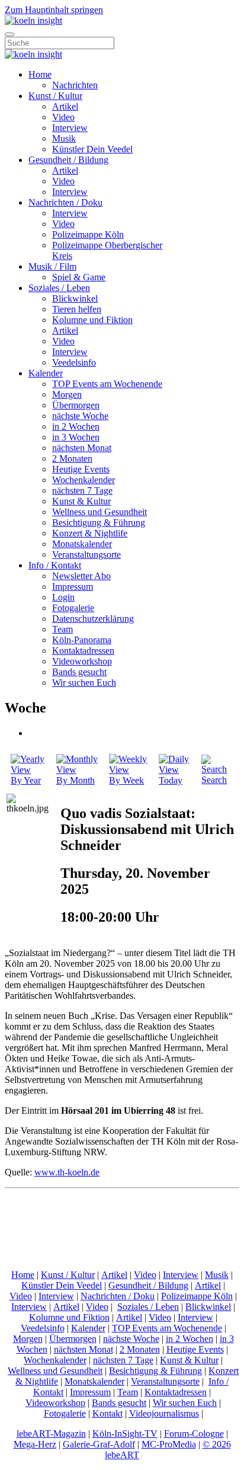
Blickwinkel (75, 298)
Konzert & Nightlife (89, 533)
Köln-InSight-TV (125, 1434)
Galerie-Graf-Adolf (99, 1444)
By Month (75, 780)
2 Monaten (72, 458)
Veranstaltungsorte (86, 554)
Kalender (45, 373)
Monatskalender (82, 544)
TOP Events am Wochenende (107, 384)
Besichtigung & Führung (98, 522)
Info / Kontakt (54, 565)
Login (63, 597)
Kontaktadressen (83, 650)
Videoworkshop (82, 661)
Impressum (72, 586)
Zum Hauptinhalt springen (54, 10)
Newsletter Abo (81, 576)
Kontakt (107, 1413)
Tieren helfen (76, 309)
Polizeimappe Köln (88, 234)
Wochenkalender (83, 480)
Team (62, 629)
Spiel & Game (78, 277)
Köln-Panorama (81, 640)
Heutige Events (81, 469)
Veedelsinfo (74, 362)
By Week (126, 780)
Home (40, 74)
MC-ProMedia (169, 1444)
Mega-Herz (35, 1444)
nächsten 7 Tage (82, 490)
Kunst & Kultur (81, 501)
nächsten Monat (81, 448)
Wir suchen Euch (84, 683)
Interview (70, 128)
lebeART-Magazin (51, 1434)
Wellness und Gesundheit (99, 512)
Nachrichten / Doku (65, 202)
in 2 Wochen (75, 426)
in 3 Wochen (75, 437)
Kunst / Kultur (55, 96)
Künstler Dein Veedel (92, 149)
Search (214, 780)
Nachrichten (75, 85)
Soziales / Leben (59, 288)
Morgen (67, 394)
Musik (64, 138)
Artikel (65, 106)
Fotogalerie (73, 608)
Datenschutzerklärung (93, 618)
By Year (26, 780)
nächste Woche (80, 416)
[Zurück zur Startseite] (33, 20)
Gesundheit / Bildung (68, 160)
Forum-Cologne (194, 1434)
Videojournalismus (164, 1413)
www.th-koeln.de (66, 1172)
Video (63, 117)
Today (170, 780)
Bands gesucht (79, 672)
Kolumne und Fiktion (92, 320)
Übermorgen (75, 405)
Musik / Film (52, 266)
